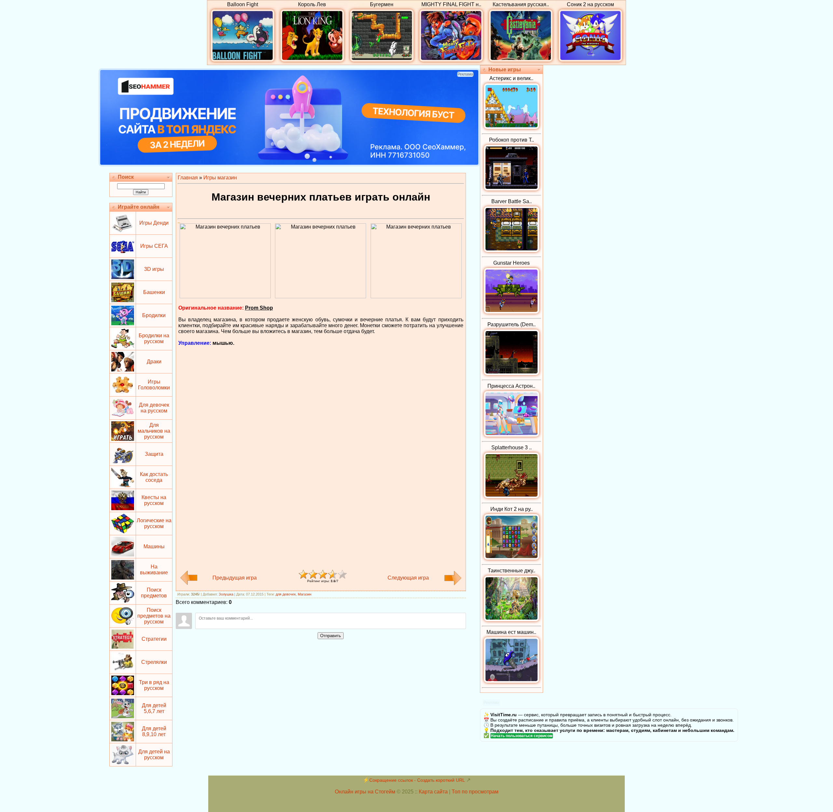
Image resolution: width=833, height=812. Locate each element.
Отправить (330, 635)
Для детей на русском (154, 754)
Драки (154, 361)
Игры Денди (154, 223)
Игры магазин (220, 177)
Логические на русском (154, 523)
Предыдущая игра (234, 578)
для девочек (286, 594)
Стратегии (154, 639)
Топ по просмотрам (475, 791)
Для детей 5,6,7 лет (154, 708)
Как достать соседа (154, 477)
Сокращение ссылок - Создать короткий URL (417, 780)
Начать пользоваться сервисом (522, 736)
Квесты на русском (154, 500)
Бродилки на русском (154, 338)
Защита (154, 454)
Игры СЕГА (154, 246)
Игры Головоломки (154, 384)
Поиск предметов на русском (154, 615)
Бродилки (154, 315)
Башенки (154, 292)
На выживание (154, 569)
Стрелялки (154, 662)
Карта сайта (433, 791)
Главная (188, 177)
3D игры (154, 269)
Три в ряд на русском (154, 685)
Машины (154, 546)
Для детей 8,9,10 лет (154, 731)
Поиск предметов (154, 592)
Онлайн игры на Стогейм (365, 791)
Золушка (226, 594)
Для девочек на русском (154, 407)
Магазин (304, 594)
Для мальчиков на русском (154, 431)
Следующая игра (408, 578)
